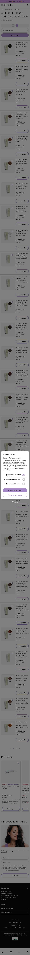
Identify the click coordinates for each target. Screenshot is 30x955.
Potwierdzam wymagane (15, 495)
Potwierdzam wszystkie (15, 490)
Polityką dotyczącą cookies (17, 462)
